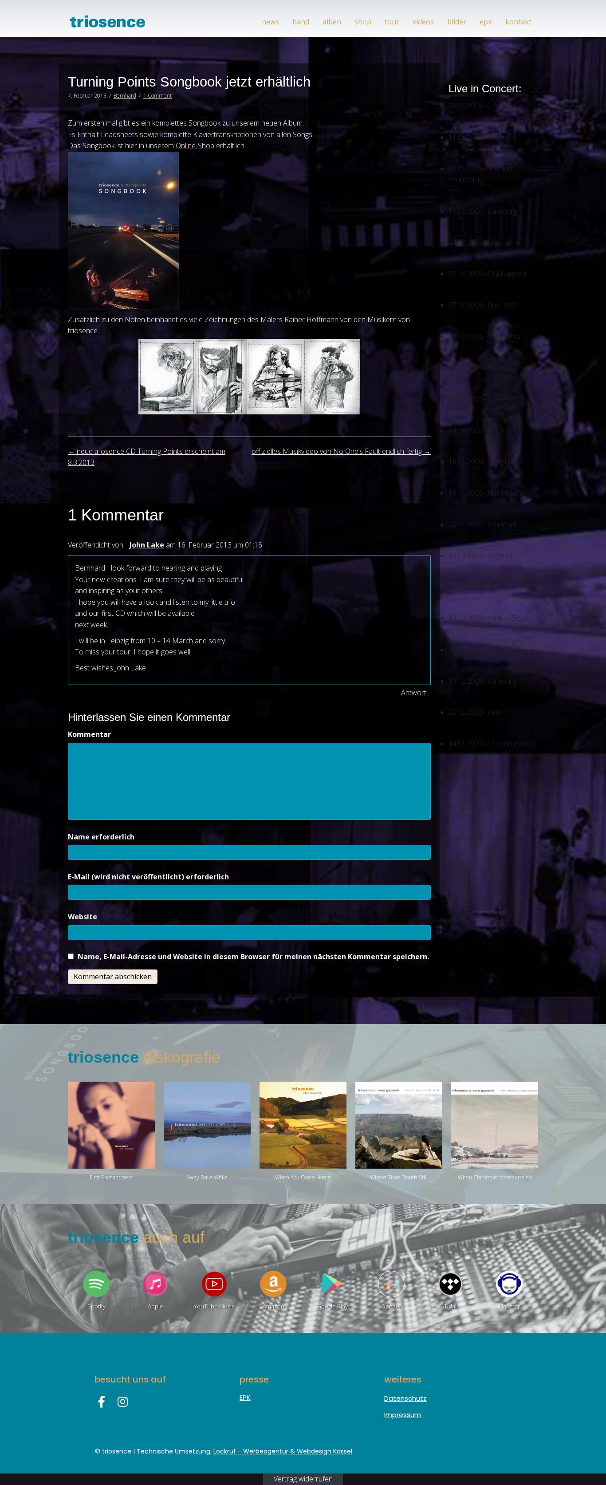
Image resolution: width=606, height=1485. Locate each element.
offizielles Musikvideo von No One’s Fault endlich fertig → (341, 451)
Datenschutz (405, 1398)
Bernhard (125, 95)
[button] (101, 1401)
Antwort (413, 692)
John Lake (147, 545)
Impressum (402, 1414)
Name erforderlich (101, 837)
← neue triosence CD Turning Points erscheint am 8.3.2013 (146, 457)
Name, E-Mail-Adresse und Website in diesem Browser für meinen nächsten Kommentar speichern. (253, 956)
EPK (245, 1397)
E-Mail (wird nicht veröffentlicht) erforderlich (148, 877)
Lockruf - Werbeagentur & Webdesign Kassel (282, 1451)
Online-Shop (195, 145)
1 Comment (157, 95)
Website (82, 917)
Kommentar (89, 734)
